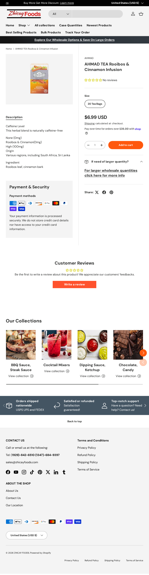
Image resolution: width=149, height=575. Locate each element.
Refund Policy (86, 455)
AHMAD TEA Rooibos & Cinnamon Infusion (36, 48)
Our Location (14, 505)
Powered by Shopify (40, 552)
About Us (12, 491)
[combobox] (85, 14)
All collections (45, 25)
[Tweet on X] (96, 192)
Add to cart (126, 145)
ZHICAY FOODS (21, 552)
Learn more (49, 3)
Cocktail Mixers (56, 365)
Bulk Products (51, 32)
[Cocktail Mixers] (56, 345)
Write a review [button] (74, 284)
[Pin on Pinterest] (111, 192)
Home (10, 25)
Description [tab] (14, 117)
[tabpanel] (39, 148)
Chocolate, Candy (128, 367)
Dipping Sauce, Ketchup (92, 367)
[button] (141, 14)
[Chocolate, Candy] (128, 345)
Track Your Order (77, 32)
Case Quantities (70, 25)
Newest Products (99, 25)
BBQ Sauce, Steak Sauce (21, 367)
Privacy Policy (86, 448)
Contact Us (13, 498)
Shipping (89, 123)
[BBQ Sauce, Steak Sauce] (21, 345)
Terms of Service (88, 469)
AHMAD (89, 58)
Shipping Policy (87, 462)
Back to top (74, 421)
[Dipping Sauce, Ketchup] (92, 345)
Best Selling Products (21, 32)
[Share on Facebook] (104, 192)
